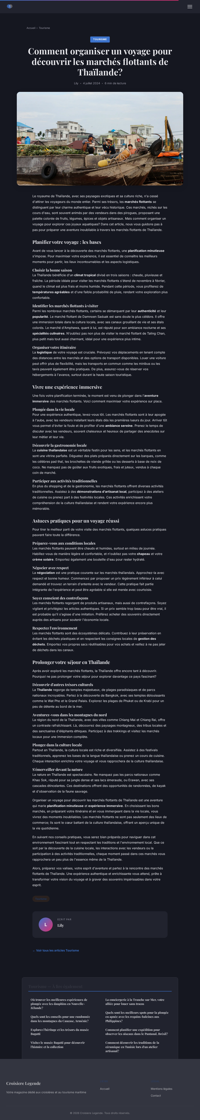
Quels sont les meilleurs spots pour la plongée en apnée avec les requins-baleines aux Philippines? (137, 1017)
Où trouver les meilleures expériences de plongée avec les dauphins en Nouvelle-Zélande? (59, 1004)
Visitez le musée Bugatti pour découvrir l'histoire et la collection (58, 1045)
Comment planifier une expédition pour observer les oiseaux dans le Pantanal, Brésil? (136, 1032)
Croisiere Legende (23, 1083)
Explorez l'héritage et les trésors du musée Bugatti (60, 1032)
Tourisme (44, 27)
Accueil (31, 27)
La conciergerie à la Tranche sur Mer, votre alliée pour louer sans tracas (134, 1002)
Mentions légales (161, 1088)
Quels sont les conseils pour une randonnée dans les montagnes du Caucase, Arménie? (60, 1019)
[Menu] (190, 7)
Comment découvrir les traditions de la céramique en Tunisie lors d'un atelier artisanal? (132, 1047)
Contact (156, 1095)
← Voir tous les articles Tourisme (55, 950)
